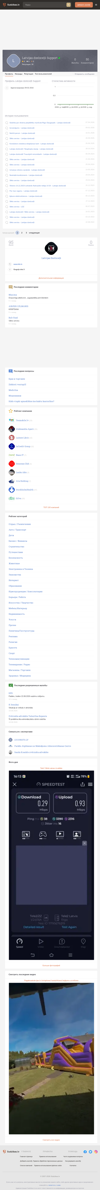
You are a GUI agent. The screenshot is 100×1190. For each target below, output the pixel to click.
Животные (14, 563)
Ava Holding (22, 481)
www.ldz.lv (18, 264)
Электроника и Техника (21, 569)
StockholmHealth (24, 489)
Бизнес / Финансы (18, 541)
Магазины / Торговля (19, 670)
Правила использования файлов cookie (48, 1165)
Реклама (13, 636)
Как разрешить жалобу (73, 1161)
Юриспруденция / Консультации (25, 591)
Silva (18, 498)
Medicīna (13, 390)
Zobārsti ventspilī (17, 384)
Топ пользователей (43, 74)
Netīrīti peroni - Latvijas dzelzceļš (22, 133)
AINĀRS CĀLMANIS (18, 306)
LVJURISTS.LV (21, 739)
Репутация (28, 74)
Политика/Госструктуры (21, 630)
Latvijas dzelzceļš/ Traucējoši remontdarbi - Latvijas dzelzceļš (33, 154)
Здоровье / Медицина (20, 675)
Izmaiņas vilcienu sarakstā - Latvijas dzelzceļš (27, 170)
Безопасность (16, 557)
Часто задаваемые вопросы (73, 1156)
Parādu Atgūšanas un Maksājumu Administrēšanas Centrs (42, 746)
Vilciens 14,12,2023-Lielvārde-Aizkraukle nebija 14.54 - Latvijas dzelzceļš (38, 186)
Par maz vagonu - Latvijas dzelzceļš (23, 191)
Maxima (13, 294)
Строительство (16, 546)
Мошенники (15, 395)
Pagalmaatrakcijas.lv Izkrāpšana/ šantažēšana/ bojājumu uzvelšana (51, 980)
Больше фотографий (51, 965)
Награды (18, 74)
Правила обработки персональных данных (48, 1161)
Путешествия (16, 552)
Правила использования (47, 1156)
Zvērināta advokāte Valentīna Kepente (28, 716)
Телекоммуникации (19, 659)
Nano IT (20, 455)
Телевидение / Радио (19, 664)
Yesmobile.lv (22, 420)
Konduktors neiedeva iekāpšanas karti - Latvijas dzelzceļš (32, 144)
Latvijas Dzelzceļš (51, 258)
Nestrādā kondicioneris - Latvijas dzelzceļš (26, 175)
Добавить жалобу (83, 5)
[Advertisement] (50, 30)
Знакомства (15, 574)
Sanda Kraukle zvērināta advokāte (31, 752)
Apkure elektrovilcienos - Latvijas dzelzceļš (25, 196)
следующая (34, 233)
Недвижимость (17, 614)
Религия (13, 642)
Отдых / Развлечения (20, 524)
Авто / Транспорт (17, 529)
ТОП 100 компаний (51, 507)
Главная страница (26, 1156)
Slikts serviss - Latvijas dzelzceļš (22, 138)
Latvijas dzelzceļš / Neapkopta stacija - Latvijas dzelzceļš (31, 149)
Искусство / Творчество (21, 602)
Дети (11, 535)
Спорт (12, 653)
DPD (11, 693)
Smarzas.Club (22, 463)
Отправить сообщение (84, 74)
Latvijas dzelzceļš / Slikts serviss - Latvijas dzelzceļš (29, 212)
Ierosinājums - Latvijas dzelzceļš (22, 128)
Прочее (12, 625)
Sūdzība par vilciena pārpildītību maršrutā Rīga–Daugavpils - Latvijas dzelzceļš (40, 123)
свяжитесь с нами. (54, 1185)
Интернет (14, 580)
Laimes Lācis (22, 437)
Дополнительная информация (51, 278)
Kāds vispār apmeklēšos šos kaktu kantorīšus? (31, 401)
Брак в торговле (17, 379)
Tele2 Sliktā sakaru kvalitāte (51, 768)
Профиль (9, 74)
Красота (13, 647)
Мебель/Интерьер (18, 608)
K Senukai (14, 704)
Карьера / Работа (17, 597)
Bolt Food (13, 317)
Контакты (73, 1165)
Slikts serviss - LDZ (17, 207)
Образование (15, 586)
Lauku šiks (21, 472)
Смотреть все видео (51, 1140)
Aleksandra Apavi (25, 429)
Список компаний (26, 1165)
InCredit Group (23, 446)
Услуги (12, 619)
